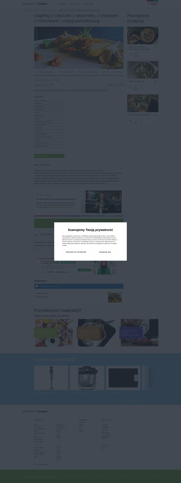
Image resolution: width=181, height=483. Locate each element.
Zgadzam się (105, 252)
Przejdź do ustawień (76, 252)
